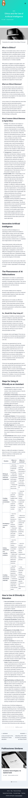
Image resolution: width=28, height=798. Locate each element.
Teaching (23, 793)
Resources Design (17, 790)
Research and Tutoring (7, 793)
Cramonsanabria (18, 795)
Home (8, 790)
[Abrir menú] (25, 3)
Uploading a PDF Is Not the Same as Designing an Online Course (20, 736)
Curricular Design (16, 793)
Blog (12, 790)
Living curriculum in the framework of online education (7, 736)
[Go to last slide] (4, 766)
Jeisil (4, 19)
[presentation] (14, 760)
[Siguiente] (24, 766)
